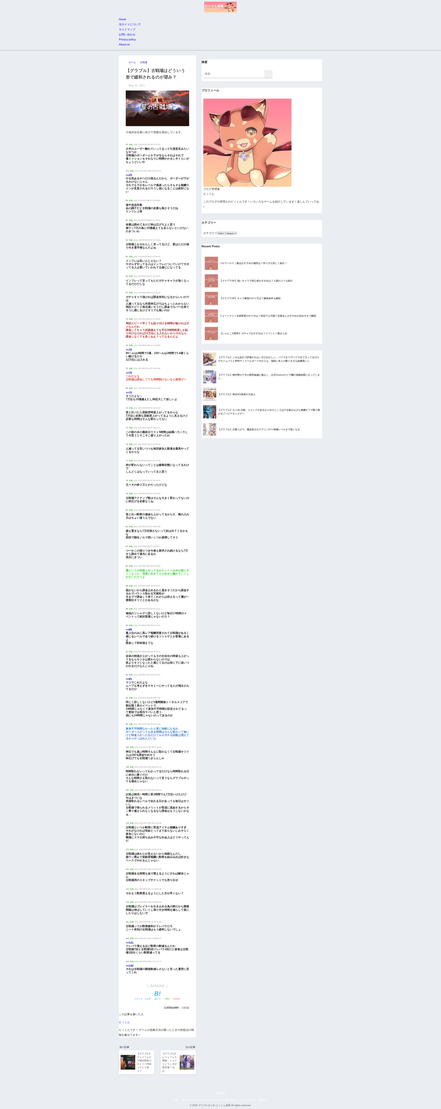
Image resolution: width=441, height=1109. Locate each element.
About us (124, 44)
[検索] (268, 74)
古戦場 (185, 1007)
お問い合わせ (127, 34)
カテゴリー (210, 233)
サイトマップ (127, 29)
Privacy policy (127, 39)
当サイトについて (130, 24)
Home (122, 19)
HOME (220, 1093)
